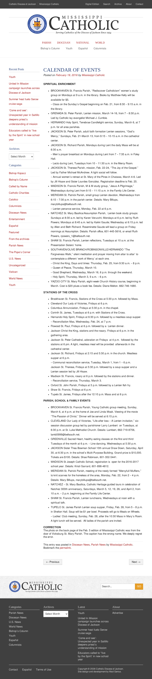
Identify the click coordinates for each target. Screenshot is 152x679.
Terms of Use (43, 669)
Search (106, 4)
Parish (46, 42)
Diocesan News (81, 544)
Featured (14, 232)
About (128, 4)
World (100, 42)
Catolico (13, 199)
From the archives (19, 239)
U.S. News (15, 258)
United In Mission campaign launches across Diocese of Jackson (24, 88)
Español (83, 48)
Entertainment (17, 219)
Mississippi (49, 4)
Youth (69, 48)
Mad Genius (115, 671)
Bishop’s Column (50, 48)
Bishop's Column (18, 180)
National (82, 42)
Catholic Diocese (22, 4)
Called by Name (18, 186)
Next (136, 562)
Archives (48, 607)
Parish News (98, 544)
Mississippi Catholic (93, 75)
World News (16, 278)
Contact (139, 4)
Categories (15, 607)
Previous (52, 562)
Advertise (117, 613)
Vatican (13, 272)
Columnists (100, 48)
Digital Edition (92, 4)
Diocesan (63, 42)
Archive (118, 4)
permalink (65, 548)
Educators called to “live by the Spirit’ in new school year (24, 135)
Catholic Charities (19, 193)
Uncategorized (17, 265)
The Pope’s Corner (19, 252)
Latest (81, 607)
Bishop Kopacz (17, 173)
